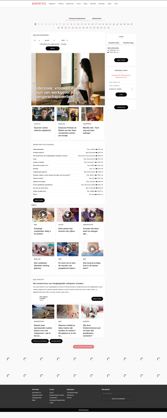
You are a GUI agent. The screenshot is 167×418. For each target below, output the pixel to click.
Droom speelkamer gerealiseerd (42, 185)
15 (89, 24)
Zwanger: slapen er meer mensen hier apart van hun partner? (51, 175)
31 (69, 28)
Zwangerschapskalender (104, 7)
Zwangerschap (72, 7)
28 (58, 28)
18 (99, 24)
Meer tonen (39, 200)
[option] (83, 25)
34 (80, 28)
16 (92, 24)
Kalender (93, 4)
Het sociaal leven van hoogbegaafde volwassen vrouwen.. (50, 156)
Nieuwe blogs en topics (57, 395)
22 (114, 24)
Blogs (85, 4)
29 (62, 28)
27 (131, 24)
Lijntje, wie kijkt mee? (39, 191)
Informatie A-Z (36, 393)
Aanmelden (121, 107)
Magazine (52, 4)
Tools (116, 4)
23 (117, 24)
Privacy (69, 398)
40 (101, 28)
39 (98, 28)
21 (110, 24)
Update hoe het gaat (39, 181)
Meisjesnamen (126, 75)
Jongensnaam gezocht (40, 172)
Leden (109, 4)
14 (85, 24)
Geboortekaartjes (38, 149)
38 (94, 28)
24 (121, 24)
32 (73, 28)
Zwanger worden (60, 7)
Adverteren (70, 395)
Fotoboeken (53, 398)
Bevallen (35, 169)
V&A (87, 7)
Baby (80, 7)
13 (82, 24)
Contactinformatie (72, 393)
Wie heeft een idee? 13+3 (40, 165)
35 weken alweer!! (38, 152)
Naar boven (57, 341)
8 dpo (34, 159)
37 (90, 28)
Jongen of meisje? (38, 162)
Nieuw (93, 7)
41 (105, 28)
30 (65, 28)
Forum (79, 4)
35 (83, 28)
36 (87, 28)
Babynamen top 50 (121, 77)
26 (128, 24)
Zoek (121, 94)
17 (96, 24)
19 (103, 24)
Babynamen (70, 4)
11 (74, 24)
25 (124, 24)
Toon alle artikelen (40, 341)
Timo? (35, 194)
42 (108, 28)
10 (71, 24)
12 (78, 24)
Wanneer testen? (38, 178)
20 (107, 24)
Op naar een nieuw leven (40, 188)
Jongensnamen (116, 75)
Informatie (101, 4)
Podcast (60, 4)
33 (76, 28)
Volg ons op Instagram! (84, 347)
